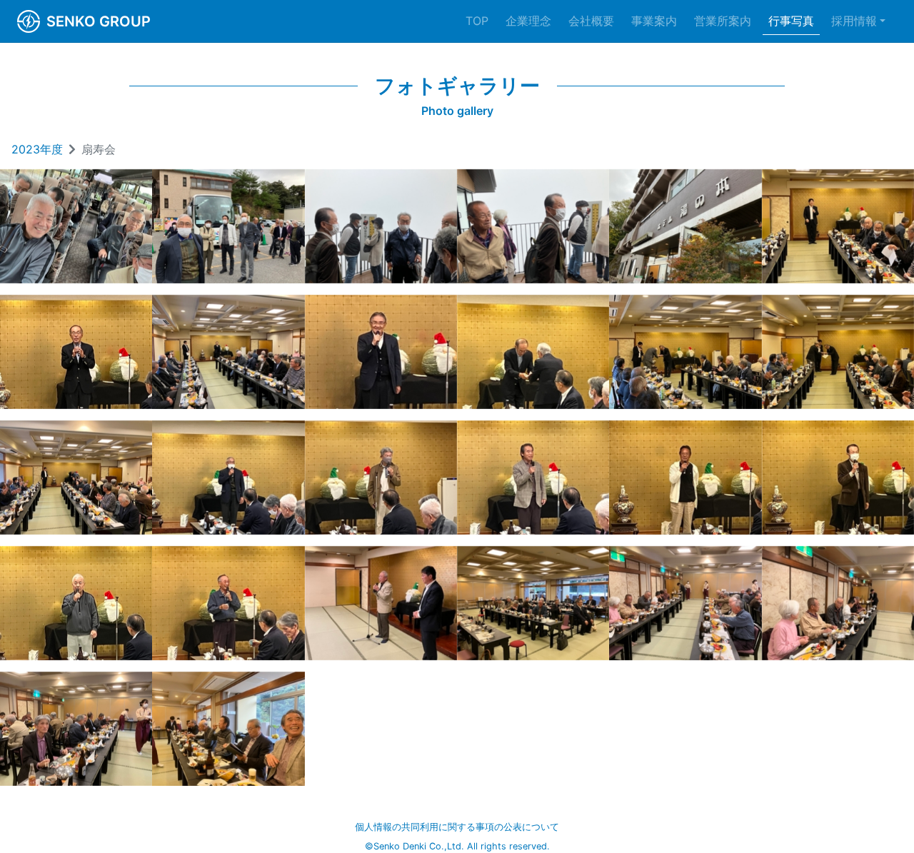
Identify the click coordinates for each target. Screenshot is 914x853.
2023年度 (37, 149)
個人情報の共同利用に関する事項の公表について (457, 827)
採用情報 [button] (854, 21)
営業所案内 (722, 21)
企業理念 (528, 21)
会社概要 (591, 21)
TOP (477, 21)
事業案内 (654, 21)
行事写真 (791, 21)
